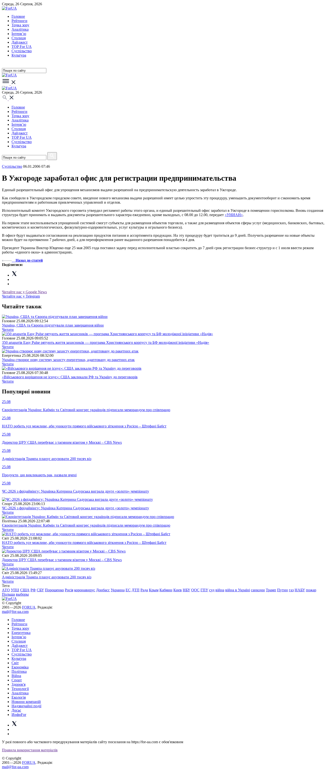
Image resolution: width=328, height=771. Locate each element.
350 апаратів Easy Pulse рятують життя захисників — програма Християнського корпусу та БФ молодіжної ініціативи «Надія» (105, 342)
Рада (144, 590)
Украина (118, 590)
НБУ (186, 590)
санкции (258, 590)
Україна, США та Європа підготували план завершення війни (53, 325)
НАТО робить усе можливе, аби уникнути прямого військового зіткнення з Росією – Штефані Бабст (84, 543)
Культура (19, 55)
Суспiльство (22, 51)
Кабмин (165, 590)
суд (211, 590)
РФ (33, 590)
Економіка (20, 667)
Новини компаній (26, 702)
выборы (22, 594)
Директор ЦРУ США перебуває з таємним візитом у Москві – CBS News (62, 560)
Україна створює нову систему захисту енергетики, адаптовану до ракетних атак (68, 360)
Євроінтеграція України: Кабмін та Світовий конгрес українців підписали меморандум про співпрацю (86, 525)
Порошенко (54, 590)
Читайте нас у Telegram (21, 296)
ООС (195, 590)
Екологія (19, 697)
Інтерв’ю (19, 34)
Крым (153, 590)
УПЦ (15, 590)
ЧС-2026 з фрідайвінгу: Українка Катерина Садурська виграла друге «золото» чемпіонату (75, 508)
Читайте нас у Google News (24, 292)
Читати (8, 330)
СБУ (40, 590)
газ (291, 590)
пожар (311, 590)
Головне (18, 16)
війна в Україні (237, 590)
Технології (20, 689)
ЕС (128, 590)
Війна (16, 676)
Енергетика (21, 633)
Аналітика (20, 29)
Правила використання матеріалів (30, 750)
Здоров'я (18, 684)
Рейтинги (19, 21)
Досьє (16, 710)
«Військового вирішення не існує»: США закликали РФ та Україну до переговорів (70, 377)
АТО (6, 590)
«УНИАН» (234, 215)
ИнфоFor (19, 715)
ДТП (136, 590)
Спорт (17, 680)
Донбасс (103, 590)
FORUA (29, 607)
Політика (19, 671)
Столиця (19, 38)
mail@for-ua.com (15, 612)
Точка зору (20, 25)
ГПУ (204, 590)
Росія (69, 590)
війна (219, 590)
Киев (177, 590)
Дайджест (20, 42)
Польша (8, 594)
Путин (282, 590)
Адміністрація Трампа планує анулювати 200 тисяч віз (46, 577)
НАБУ (300, 590)
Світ (15, 663)
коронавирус (84, 590)
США (25, 590)
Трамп (271, 590)
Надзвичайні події (26, 706)
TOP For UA (22, 47)
